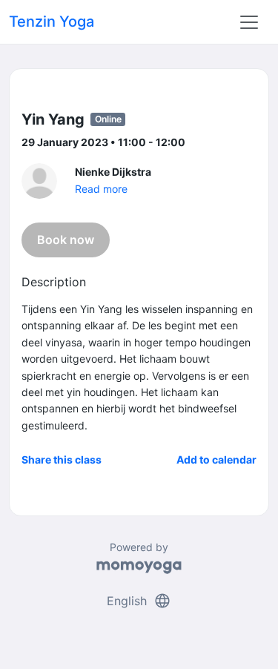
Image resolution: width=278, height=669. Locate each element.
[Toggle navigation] (249, 22)
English (139, 601)
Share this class (61, 459)
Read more (101, 188)
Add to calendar (216, 459)
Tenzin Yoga (51, 21)
